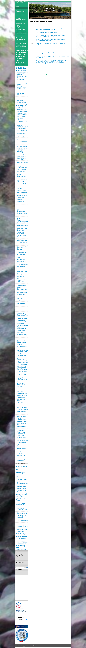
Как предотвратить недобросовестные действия (21, 300)
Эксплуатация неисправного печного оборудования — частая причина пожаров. (22, 488)
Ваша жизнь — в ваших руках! (21, 77)
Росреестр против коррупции (21, 235)
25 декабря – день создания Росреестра (21, 418)
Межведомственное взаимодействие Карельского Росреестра (21, 378)
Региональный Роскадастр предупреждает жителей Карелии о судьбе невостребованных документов (22, 430)
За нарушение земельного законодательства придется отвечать (21, 218)
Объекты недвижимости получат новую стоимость (22, 278)
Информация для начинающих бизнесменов (21, 90)
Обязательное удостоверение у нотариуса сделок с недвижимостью (22, 116)
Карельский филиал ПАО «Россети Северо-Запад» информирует (21, 37)
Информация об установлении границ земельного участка (21, 383)
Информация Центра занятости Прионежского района (20, 11)
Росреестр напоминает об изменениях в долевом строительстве (21, 249)
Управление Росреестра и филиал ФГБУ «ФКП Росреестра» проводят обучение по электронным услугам (22, 228)
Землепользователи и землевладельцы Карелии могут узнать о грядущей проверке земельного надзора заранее (22, 346)
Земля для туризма (20, 445)
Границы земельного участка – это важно (22, 413)
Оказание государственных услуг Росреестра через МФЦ (22, 111)
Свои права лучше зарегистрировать (20, 188)
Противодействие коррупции (21, 113)
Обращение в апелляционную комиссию (21, 257)
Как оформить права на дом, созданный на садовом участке (21, 374)
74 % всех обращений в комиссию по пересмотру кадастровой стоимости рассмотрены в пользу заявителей (22, 352)
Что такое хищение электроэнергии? (20, 523)
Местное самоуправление (20, 2)
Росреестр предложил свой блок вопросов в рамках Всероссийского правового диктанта (22, 315)
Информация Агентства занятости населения (21, 19)
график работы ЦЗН (20, 94)
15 (47, 74)
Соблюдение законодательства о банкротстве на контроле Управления (22, 259)
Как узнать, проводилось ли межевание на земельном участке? (22, 435)
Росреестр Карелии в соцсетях (21, 251)
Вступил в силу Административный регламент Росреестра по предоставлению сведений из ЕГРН (22, 335)
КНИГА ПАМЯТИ (18, 5)
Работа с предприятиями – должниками (21, 305)
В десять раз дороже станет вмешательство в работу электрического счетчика (21, 508)
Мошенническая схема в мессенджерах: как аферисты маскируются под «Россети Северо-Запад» (22, 526)
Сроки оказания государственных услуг (22, 143)
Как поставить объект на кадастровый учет (20, 386)
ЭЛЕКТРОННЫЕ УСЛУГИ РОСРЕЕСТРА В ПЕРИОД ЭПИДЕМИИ (21, 400)
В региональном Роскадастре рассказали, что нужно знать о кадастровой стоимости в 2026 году (22, 438)
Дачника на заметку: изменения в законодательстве (22, 220)
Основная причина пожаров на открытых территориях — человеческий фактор (21, 460)
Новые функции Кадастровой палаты (21, 169)
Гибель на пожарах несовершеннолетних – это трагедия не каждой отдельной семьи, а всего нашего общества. (22, 455)
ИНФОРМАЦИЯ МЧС (19, 18)
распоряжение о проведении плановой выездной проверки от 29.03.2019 (22, 449)
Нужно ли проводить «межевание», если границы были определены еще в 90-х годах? (22, 131)
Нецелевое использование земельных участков (21, 310)
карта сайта (26, 1)
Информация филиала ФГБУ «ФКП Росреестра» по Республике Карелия (21, 13)
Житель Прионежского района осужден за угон (46, 32)
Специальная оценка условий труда (22, 104)
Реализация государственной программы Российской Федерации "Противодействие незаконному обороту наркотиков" (22, 483)
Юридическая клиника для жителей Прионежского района (22, 73)
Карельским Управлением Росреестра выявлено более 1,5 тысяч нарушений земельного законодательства (22, 355)
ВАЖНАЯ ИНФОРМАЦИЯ (21, 384)
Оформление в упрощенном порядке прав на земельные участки (21, 262)
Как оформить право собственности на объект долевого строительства (22, 127)
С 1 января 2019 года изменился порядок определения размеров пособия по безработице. (22, 93)
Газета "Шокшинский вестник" (20, 47)
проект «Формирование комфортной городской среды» (21, 549)
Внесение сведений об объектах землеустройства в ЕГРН (22, 154)
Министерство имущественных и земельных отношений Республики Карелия (21, 44)
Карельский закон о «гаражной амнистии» (21, 420)
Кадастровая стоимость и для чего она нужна (22, 318)
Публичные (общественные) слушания (22, 50)
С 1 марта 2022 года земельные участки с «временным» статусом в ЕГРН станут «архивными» (22, 424)
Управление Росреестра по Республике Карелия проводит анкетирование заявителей (21, 157)
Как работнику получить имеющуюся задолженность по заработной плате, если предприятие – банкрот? (21, 176)
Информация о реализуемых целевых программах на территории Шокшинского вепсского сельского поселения (22, 62)
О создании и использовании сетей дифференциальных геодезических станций (22, 222)
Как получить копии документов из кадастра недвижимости (22, 129)
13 (45, 74)
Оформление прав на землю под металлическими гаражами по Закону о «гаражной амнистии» (22, 416)
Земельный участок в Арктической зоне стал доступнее (22, 421)
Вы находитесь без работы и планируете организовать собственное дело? (21, 88)
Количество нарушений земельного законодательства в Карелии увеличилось (22, 190)
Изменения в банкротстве (21, 375)
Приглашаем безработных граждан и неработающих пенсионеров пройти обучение (22, 84)
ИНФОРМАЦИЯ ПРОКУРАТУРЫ (20, 17)
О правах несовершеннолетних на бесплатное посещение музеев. (51, 67)
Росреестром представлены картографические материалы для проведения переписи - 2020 (22, 321)
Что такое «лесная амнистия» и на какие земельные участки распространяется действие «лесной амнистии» (22, 149)
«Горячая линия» (19, 74)
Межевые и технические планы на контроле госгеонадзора (22, 232)
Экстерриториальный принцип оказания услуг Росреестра (21, 389)
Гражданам (17, 6)
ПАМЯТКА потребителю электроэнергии (20, 531)
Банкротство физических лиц (21, 107)
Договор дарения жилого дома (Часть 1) (21, 327)
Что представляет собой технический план (20, 201)
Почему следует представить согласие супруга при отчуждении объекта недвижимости (22, 184)
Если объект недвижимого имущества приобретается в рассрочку (21, 152)
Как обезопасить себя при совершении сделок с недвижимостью (21, 125)
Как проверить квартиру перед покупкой (21, 207)
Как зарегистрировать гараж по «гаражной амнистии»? (21, 434)
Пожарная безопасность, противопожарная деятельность (22, 486)
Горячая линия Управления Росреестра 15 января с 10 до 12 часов (22, 341)
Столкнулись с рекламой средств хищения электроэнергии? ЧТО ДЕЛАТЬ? (22, 510)
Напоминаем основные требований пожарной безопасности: (22, 451)
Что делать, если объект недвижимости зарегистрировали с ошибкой (22, 119)
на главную (17, 1)
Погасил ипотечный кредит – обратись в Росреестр (21, 182)
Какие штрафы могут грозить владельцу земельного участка (21, 215)
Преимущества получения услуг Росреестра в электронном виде (22, 364)
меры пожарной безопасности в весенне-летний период (22, 453)
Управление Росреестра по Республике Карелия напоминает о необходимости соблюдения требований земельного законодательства (22, 198)
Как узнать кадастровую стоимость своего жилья (22, 136)
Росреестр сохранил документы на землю (22, 273)
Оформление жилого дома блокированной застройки (21, 211)
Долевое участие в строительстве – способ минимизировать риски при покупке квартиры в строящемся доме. (22, 121)
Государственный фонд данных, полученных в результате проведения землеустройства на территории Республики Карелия (22, 134)
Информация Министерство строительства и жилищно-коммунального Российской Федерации (21, 46)
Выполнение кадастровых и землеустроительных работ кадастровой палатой (21, 172)
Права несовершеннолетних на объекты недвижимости (21, 205)
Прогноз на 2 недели (19, 572)
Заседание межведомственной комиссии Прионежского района (22, 76)
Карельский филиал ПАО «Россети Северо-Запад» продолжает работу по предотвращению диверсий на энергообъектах (22, 513)
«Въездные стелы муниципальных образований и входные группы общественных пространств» (21, 39)
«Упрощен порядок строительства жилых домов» (22, 174)
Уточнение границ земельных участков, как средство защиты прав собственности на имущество (22, 159)
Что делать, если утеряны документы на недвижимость (21, 303)
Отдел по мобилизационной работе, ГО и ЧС (21, 21)
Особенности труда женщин (42, 70)
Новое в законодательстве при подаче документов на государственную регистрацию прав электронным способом (22, 292)
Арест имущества (19, 317)
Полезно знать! (19, 274)
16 (48, 74)
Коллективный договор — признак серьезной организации (22, 79)
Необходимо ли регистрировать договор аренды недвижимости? (22, 368)
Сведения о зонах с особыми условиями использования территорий (21, 166)
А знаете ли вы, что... (20, 80)
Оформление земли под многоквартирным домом (21, 203)
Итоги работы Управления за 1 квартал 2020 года (21, 391)
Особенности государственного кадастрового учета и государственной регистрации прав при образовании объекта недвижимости (22, 162)
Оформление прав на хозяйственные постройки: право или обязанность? (22, 213)
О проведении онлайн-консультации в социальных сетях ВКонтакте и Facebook (22, 242)
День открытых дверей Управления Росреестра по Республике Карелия (22, 225)
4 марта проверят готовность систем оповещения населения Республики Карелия (22, 491)
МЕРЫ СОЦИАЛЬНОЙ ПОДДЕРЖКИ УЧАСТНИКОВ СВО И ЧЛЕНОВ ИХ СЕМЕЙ (21, 10)
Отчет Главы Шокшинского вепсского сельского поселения (22, 65)
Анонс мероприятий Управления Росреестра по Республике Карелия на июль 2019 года (22, 247)
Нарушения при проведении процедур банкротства (21, 276)
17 (49, 74)
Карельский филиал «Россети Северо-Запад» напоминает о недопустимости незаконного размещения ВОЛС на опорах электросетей (21, 34)
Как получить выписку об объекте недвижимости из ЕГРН (22, 168)
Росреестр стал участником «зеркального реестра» (21, 323)
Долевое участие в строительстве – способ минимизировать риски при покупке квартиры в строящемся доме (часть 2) (22, 146)
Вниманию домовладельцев (21, 236)
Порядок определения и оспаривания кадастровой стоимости (21, 139)
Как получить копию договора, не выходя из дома (22, 405)
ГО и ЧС (17, 27)
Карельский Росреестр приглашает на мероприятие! (22, 307)
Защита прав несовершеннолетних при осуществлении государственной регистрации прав (22, 350)
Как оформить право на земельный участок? (22, 209)
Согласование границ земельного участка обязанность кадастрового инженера (22, 141)
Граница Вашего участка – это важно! (21, 444)
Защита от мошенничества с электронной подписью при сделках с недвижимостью (22, 267)
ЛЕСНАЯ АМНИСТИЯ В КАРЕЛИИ (22, 366)
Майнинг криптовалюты (20, 505)
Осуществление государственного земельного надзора (22, 192)
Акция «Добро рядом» (20, 403)
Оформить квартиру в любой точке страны (22, 411)
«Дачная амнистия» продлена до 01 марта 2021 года (22, 252)
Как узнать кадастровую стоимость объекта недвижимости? (22, 230)
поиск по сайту (22, 1)
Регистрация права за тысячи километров (21, 234)
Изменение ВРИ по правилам (21, 432)
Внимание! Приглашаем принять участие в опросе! (22, 86)
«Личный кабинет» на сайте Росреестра (21, 280)
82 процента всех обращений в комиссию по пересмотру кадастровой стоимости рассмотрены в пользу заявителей (22, 298)
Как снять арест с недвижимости (22, 387)
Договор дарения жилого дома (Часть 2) (21, 329)
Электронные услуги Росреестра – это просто (22, 115)
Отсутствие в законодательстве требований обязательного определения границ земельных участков (22, 195)
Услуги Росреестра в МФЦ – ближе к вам (22, 244)
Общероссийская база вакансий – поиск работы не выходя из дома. (22, 97)
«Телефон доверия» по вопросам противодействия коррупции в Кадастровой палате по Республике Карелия (22, 427)
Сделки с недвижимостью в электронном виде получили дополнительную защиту (21, 255)
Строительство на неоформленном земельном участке (22, 409)
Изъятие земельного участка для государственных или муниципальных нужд (22, 372)
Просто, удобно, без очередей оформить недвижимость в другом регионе (22, 110)
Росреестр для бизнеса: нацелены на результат (22, 369)
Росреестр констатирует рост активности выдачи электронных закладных (22, 289)
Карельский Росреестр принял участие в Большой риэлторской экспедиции (22, 408)
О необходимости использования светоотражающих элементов (20, 41)
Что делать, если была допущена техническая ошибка (22, 186)
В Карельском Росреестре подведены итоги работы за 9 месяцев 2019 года (21, 295)
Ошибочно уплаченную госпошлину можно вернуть (22, 363)
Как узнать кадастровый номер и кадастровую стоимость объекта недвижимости (22, 180)
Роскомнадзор (18, 26)
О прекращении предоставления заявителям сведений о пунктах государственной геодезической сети (22, 380)
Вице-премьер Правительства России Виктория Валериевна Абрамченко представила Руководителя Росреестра (21, 343)
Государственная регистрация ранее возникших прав (21, 338)
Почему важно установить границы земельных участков (22, 402)
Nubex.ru (24, 646)
